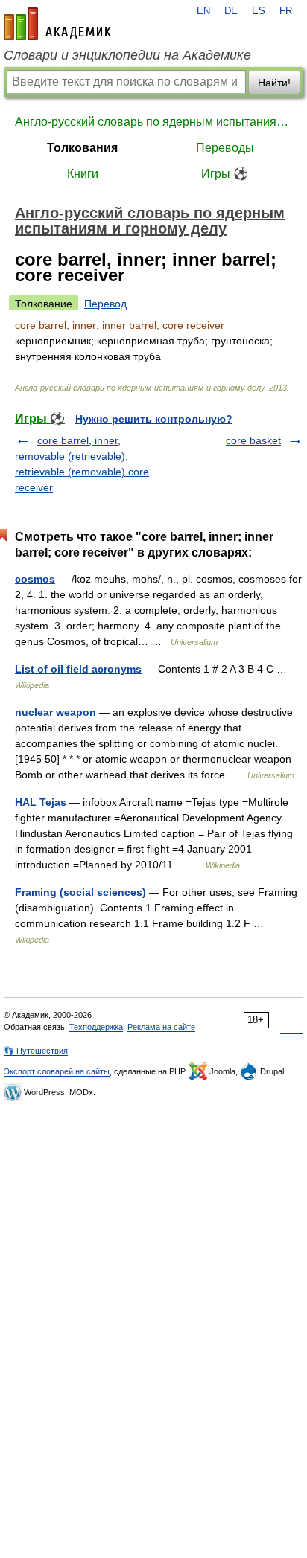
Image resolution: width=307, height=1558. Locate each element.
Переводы (225, 147)
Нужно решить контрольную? (153, 419)
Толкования (82, 147)
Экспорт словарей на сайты (57, 1071)
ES (258, 11)
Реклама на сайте (161, 1026)
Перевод (105, 304)
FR (285, 11)
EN (203, 11)
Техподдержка (96, 1026)
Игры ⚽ (224, 173)
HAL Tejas (40, 802)
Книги (82, 173)
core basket (253, 440)
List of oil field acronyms (78, 669)
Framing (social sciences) (80, 892)
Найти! (274, 83)
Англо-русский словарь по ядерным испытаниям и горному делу (153, 121)
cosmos (35, 579)
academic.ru (57, 23)
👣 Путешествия (36, 1050)
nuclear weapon (55, 712)
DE (231, 11)
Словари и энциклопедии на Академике (127, 55)
